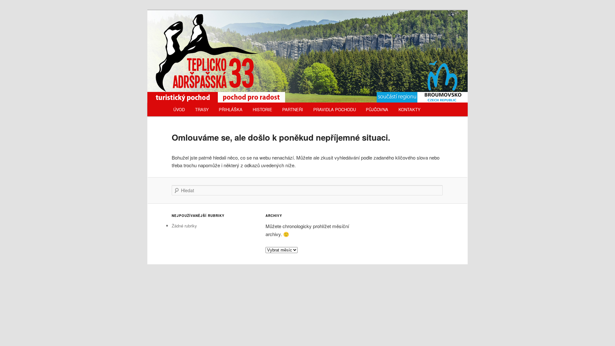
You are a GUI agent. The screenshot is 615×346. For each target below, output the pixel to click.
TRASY (202, 109)
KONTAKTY (409, 109)
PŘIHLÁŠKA (230, 109)
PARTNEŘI (292, 109)
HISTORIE (262, 109)
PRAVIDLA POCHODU (334, 109)
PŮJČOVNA (377, 109)
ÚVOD (179, 109)
